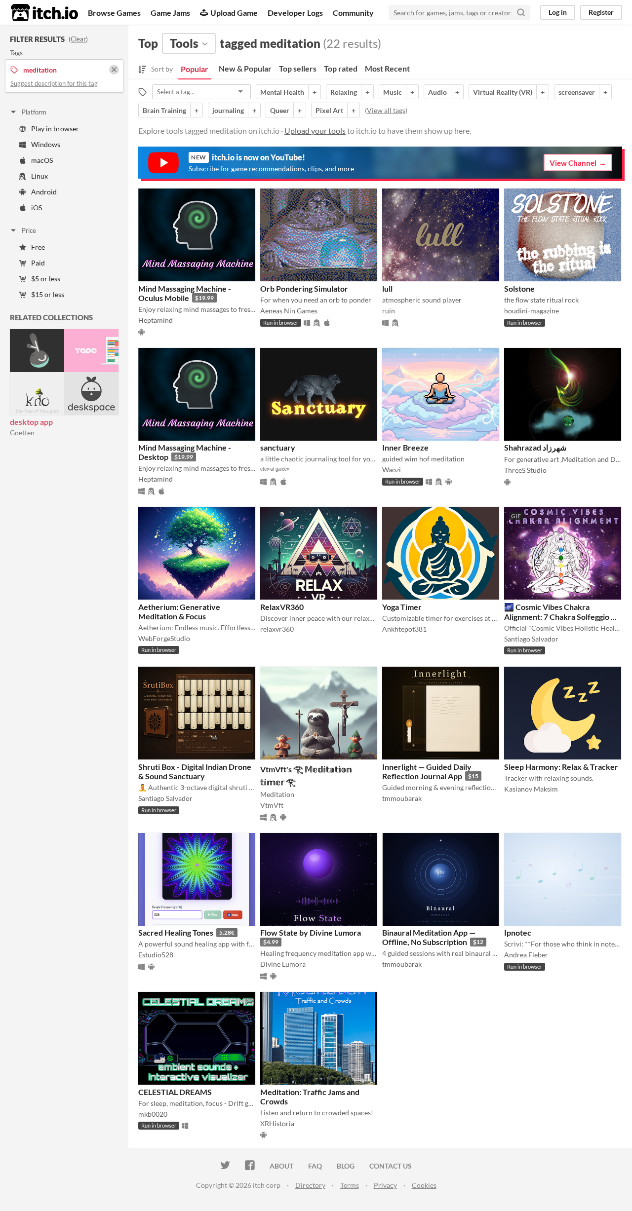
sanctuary (277, 447)
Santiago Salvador (531, 639)
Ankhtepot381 (404, 629)
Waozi (391, 469)
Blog (346, 1166)
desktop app (31, 421)
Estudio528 (155, 954)
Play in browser (55, 128)
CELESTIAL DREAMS (175, 1092)
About (281, 1166)
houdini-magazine (531, 310)
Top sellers (297, 68)
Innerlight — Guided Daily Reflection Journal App (427, 771)
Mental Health (282, 92)
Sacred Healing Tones (175, 932)
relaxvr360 (277, 629)
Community (353, 12)
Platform (34, 112)
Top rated (340, 68)
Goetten (22, 432)
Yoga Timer (402, 606)
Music (392, 92)
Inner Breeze (405, 447)
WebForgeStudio (164, 638)
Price (29, 230)
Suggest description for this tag (54, 83)
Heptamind (155, 320)
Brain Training (164, 110)
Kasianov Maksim (531, 789)
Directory (310, 1185)
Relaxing (343, 92)
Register (601, 12)
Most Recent (387, 68)
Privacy (385, 1185)
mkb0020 (152, 1114)
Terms (349, 1185)
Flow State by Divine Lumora (310, 932)
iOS (36, 207)
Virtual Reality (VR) (502, 92)
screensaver (576, 92)
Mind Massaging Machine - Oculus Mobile (184, 293)
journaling (228, 110)
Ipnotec (517, 932)
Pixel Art (329, 110)
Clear (78, 39)
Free (38, 247)
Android (44, 192)
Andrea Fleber (526, 954)
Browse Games (114, 12)
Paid (38, 263)
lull (387, 288)
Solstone (519, 288)
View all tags (386, 110)
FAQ (315, 1166)
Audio (437, 92)
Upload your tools (315, 130)
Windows (45, 144)
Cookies (424, 1185)
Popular (194, 69)
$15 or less (47, 294)
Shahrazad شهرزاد (535, 447)
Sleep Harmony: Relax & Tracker (561, 766)
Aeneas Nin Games (288, 310)
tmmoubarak (402, 798)
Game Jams (170, 12)
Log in (558, 12)
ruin (388, 310)
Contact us (390, 1166)
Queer (279, 110)
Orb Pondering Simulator (304, 288)
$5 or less (45, 278)
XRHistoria (277, 1123)
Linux (39, 176)
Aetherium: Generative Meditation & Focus (179, 611)
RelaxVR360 (282, 606)
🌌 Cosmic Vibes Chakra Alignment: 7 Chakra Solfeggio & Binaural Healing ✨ (560, 616)
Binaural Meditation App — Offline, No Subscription (428, 937)
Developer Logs (295, 12)
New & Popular (245, 68)
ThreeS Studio (525, 470)
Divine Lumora (283, 964)
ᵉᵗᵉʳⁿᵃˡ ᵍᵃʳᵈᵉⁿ (274, 469)
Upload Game (234, 12)
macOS (42, 160)
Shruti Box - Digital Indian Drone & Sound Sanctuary (194, 771)
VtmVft (271, 805)
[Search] (521, 12)
